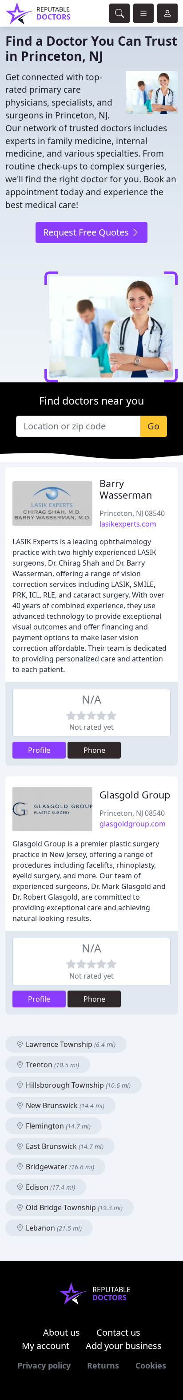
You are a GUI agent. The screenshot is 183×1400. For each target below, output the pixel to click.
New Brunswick (64, 1105)
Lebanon (53, 1228)
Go (153, 426)
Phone (94, 750)
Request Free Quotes (87, 232)
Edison (49, 1187)
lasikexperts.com (127, 524)
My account (45, 1346)
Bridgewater (59, 1167)
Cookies (150, 1365)
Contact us (118, 1332)
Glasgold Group (134, 794)
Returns (103, 1365)
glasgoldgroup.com (132, 824)
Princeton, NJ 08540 (132, 513)
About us (61, 1332)
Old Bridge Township (73, 1207)
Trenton (51, 1065)
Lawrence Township (69, 1044)
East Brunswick (63, 1146)
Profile (39, 750)
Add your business (124, 1346)
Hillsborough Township (77, 1085)
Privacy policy (44, 1365)
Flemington (57, 1126)
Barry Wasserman (125, 489)
